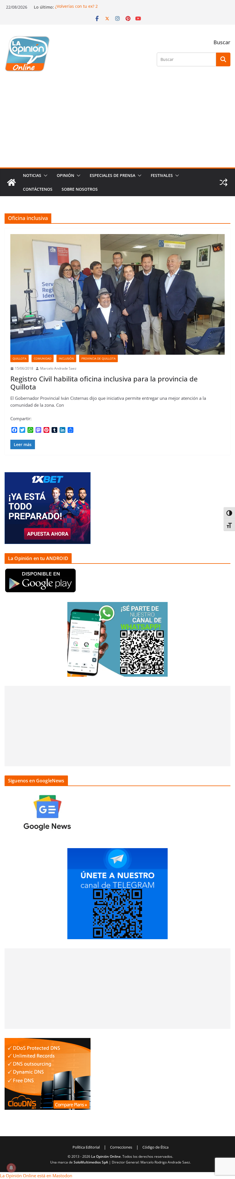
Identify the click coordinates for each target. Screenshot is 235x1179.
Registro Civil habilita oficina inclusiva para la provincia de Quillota (104, 383)
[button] (44, 175)
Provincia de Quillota (98, 358)
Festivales (162, 175)
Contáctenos (37, 189)
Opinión (65, 175)
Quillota (19, 358)
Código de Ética (155, 1147)
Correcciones (121, 1147)
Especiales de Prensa (112, 175)
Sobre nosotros (80, 189)
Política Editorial (86, 1147)
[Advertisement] (117, 124)
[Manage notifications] (11, 1167)
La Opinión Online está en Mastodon (36, 1175)
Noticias (32, 175)
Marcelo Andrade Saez (58, 368)
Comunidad (42, 358)
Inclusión (66, 358)
